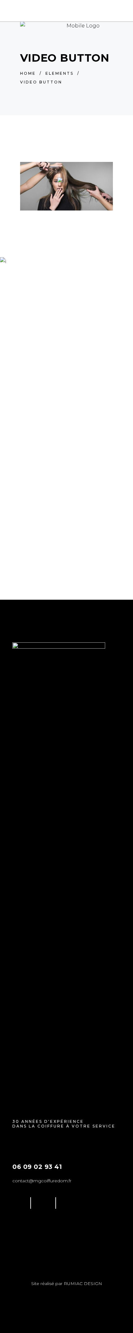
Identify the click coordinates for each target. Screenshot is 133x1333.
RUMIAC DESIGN (83, 1283)
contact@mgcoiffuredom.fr (41, 1181)
